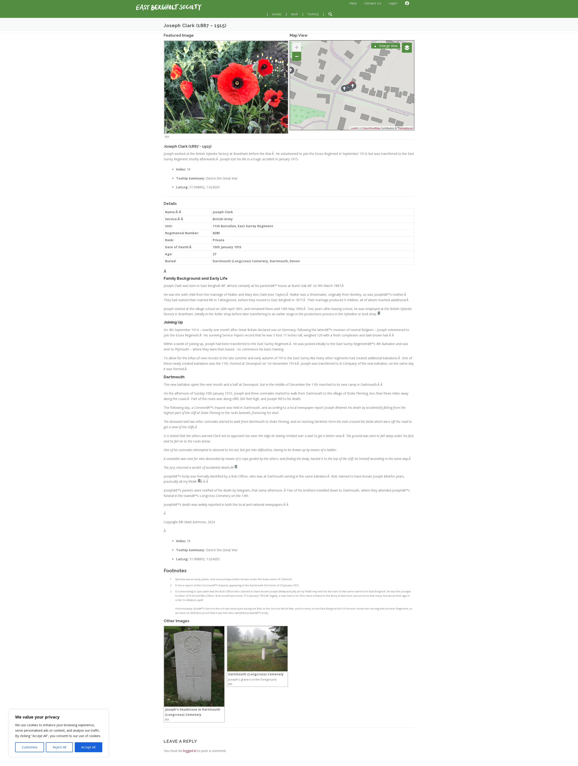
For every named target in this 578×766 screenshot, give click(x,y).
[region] (58, 733)
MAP (294, 14)
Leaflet (354, 128)
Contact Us (372, 3)
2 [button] (236, 466)
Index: (181, 169)
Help (353, 3)
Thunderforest (405, 128)
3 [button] (199, 480)
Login (393, 3)
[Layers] (407, 48)
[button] (330, 14)
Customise (29, 747)
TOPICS (313, 14)
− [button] (297, 56)
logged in (189, 751)
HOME (277, 14)
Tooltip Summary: (190, 178)
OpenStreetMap (371, 128)
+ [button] (297, 47)
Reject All (59, 747)
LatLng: (182, 187)
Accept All (88, 747)
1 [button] (379, 313)
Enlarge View (388, 46)
